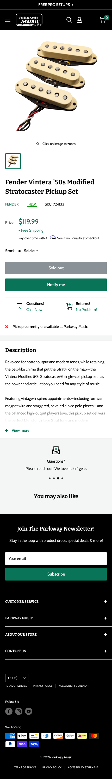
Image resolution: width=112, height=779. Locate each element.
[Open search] (69, 20)
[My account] (79, 20)
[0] (102, 20)
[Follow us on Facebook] (9, 711)
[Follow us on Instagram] (18, 711)
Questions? (35, 303)
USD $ (12, 678)
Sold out (56, 267)
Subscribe (56, 574)
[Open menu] (7, 20)
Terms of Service (16, 685)
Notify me (56, 284)
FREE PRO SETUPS (54, 4)
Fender (11, 204)
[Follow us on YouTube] (28, 711)
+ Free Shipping (30, 230)
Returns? (83, 303)
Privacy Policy (42, 685)
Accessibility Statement (74, 685)
